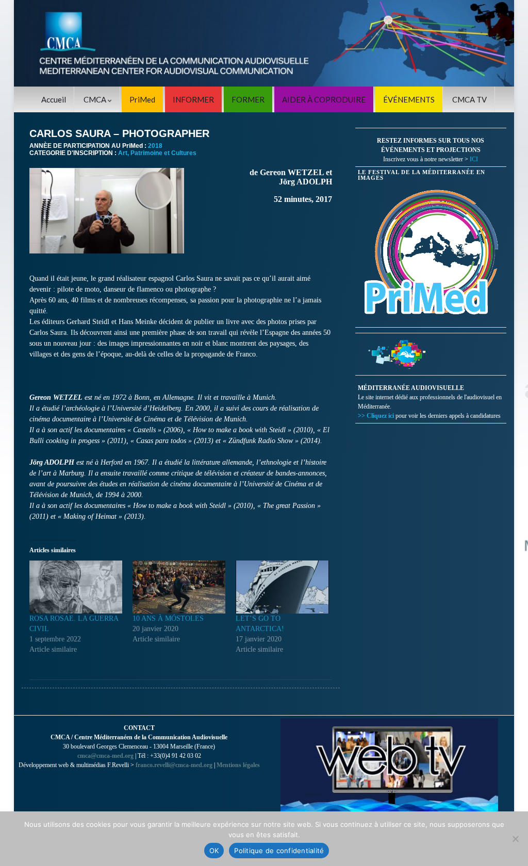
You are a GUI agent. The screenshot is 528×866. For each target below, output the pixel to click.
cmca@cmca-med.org (105, 755)
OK (214, 850)
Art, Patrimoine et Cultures (157, 153)
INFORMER (193, 99)
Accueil (53, 99)
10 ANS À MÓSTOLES (168, 618)
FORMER (248, 99)
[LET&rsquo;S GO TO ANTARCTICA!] (282, 587)
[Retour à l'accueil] (264, 43)
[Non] (515, 839)
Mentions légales (238, 765)
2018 (155, 145)
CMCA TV (469, 99)
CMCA (96, 99)
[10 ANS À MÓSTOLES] (179, 587)
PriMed (142, 99)
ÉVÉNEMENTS (409, 99)
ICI (474, 159)
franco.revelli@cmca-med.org (174, 765)
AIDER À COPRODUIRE (324, 99)
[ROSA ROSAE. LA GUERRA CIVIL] (75, 587)
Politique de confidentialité (279, 850)
